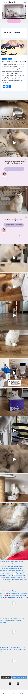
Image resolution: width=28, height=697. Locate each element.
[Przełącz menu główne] (25, 2)
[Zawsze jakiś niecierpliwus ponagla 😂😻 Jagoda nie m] (14, 287)
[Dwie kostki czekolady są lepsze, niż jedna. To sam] (14, 143)
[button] (14, 21)
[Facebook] (10, 683)
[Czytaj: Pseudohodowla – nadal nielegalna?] (14, 47)
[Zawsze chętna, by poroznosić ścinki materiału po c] (14, 546)
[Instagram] (18, 683)
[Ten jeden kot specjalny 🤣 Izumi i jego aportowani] (14, 315)
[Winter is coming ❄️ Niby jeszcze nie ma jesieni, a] (14, 344)
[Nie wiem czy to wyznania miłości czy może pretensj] (14, 574)
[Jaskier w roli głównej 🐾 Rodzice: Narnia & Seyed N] (14, 488)
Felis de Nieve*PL (8, 2)
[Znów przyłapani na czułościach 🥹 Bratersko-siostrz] (14, 459)
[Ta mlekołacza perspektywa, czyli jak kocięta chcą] (14, 373)
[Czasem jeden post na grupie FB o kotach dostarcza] (14, 229)
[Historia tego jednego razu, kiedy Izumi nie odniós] (14, 430)
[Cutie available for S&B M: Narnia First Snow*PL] (14, 661)
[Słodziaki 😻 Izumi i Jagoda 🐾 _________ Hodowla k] (14, 517)
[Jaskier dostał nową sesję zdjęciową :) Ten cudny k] (14, 200)
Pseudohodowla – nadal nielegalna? (14, 62)
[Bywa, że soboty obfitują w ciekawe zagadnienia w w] (14, 172)
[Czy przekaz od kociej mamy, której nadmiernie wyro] (14, 402)
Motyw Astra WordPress (19, 693)
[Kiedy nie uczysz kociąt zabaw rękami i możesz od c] (14, 603)
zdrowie (10, 59)
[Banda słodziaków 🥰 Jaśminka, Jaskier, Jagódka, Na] (14, 632)
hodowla (5, 59)
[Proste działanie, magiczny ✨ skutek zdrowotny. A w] (14, 258)
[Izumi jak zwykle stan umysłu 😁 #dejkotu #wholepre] (14, 114)
